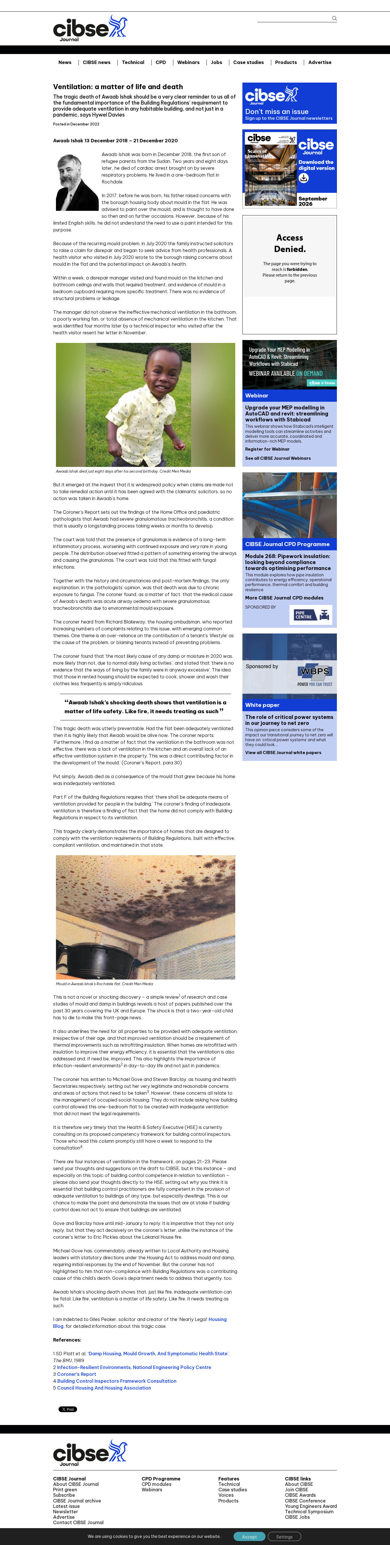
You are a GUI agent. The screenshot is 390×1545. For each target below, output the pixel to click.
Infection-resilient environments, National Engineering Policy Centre (134, 1367)
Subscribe (64, 1495)
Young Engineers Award (311, 1506)
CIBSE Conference (305, 1501)
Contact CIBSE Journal (78, 1522)
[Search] (332, 18)
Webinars (188, 62)
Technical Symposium (309, 1511)
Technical (133, 62)
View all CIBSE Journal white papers (283, 752)
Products (286, 62)
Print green (65, 1489)
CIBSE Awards (300, 1495)
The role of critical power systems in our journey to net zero (289, 720)
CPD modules (156, 1484)
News (65, 62)
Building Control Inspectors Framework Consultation (116, 1381)
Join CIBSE (296, 1489)
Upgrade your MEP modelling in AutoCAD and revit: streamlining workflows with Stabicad (286, 413)
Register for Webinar (267, 449)
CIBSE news (96, 62)
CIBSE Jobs (297, 1517)
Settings (284, 1537)
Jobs (216, 62)
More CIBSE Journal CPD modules (284, 598)
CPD (161, 62)
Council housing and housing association (104, 1388)
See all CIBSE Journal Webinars (278, 458)
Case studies (248, 62)
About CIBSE (299, 1484)
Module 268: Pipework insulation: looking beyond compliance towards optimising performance (288, 562)
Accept (249, 1537)
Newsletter (65, 1511)
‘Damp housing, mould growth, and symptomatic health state (157, 1353)
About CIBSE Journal (76, 1484)
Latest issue (66, 1506)
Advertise (319, 62)
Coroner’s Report (76, 1374)
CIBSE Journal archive (77, 1501)
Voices (226, 1495)
